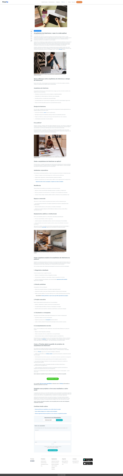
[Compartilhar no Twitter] (31, 31)
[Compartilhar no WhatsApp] (31, 38)
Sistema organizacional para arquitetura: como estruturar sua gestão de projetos (51, 413)
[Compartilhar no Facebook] (31, 34)
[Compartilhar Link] (31, 41)
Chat (62, 464)
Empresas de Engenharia (55, 464)
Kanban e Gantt (49, 353)
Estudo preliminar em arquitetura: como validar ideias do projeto (48, 409)
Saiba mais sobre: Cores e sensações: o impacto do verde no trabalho (49, 181)
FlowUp (60, 49)
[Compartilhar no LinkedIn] (31, 36)
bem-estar (44, 227)
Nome (36, 442)
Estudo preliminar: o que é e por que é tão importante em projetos (54, 295)
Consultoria (53, 467)
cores (45, 112)
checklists (44, 339)
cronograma (48, 319)
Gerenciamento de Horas (44, 464)
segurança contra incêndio (62, 279)
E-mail (55, 442)
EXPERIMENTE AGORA (53, 378)
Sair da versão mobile (61, 474)
